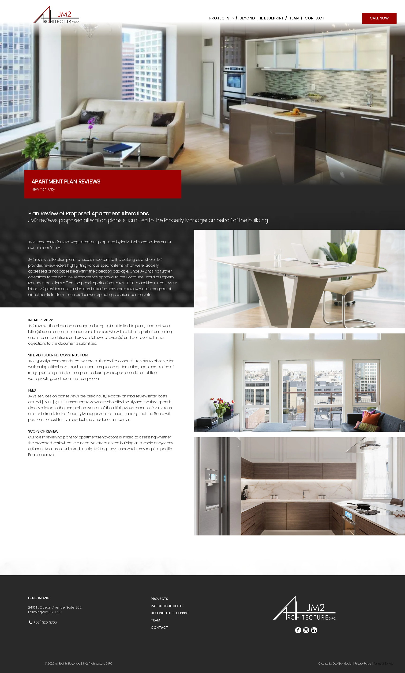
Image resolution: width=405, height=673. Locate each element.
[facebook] (298, 630)
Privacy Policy (363, 664)
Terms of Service (383, 664)
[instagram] (306, 630)
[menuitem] (222, 18)
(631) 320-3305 (45, 622)
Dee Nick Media (342, 664)
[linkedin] (314, 630)
